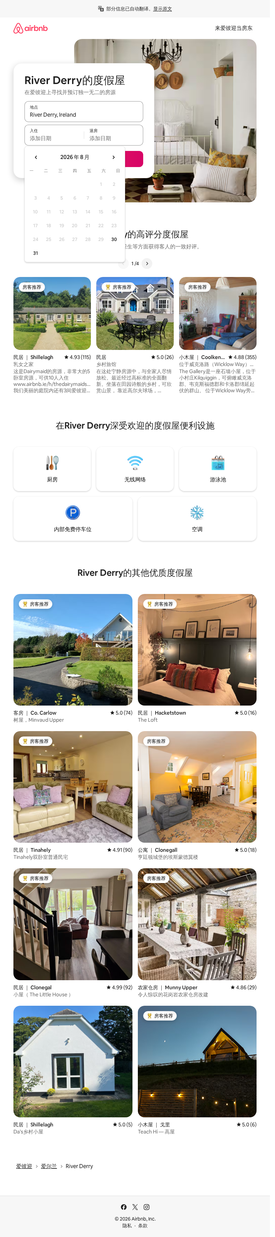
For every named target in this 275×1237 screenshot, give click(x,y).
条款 (143, 1226)
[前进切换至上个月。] (36, 157)
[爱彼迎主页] (30, 28)
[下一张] (147, 263)
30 (114, 239)
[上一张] (123, 263)
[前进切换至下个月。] (113, 157)
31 (35, 253)
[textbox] (54, 138)
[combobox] (84, 115)
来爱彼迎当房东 (234, 28)
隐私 (127, 1226)
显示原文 (162, 9)
